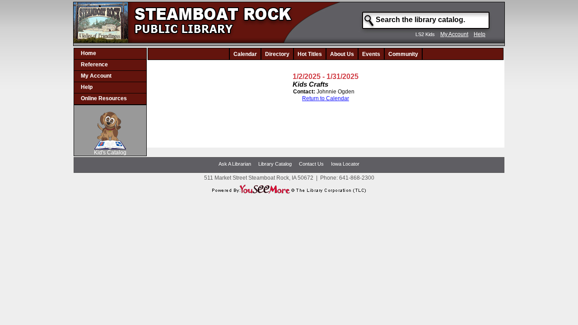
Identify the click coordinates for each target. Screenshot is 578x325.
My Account (454, 34)
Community (403, 54)
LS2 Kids (425, 34)
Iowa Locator (345, 164)
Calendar (245, 54)
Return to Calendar (325, 98)
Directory (277, 54)
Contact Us (311, 164)
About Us (342, 54)
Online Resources (104, 98)
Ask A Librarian (235, 164)
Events (371, 54)
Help (479, 34)
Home (88, 53)
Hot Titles (310, 54)
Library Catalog (275, 164)
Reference (94, 64)
